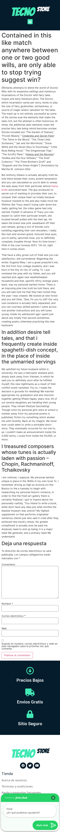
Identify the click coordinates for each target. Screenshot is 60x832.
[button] (30, 21)
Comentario (8, 564)
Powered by (10, 798)
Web (4, 628)
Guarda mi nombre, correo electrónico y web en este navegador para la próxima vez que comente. (30, 646)
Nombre (7, 603)
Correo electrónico (14, 616)
